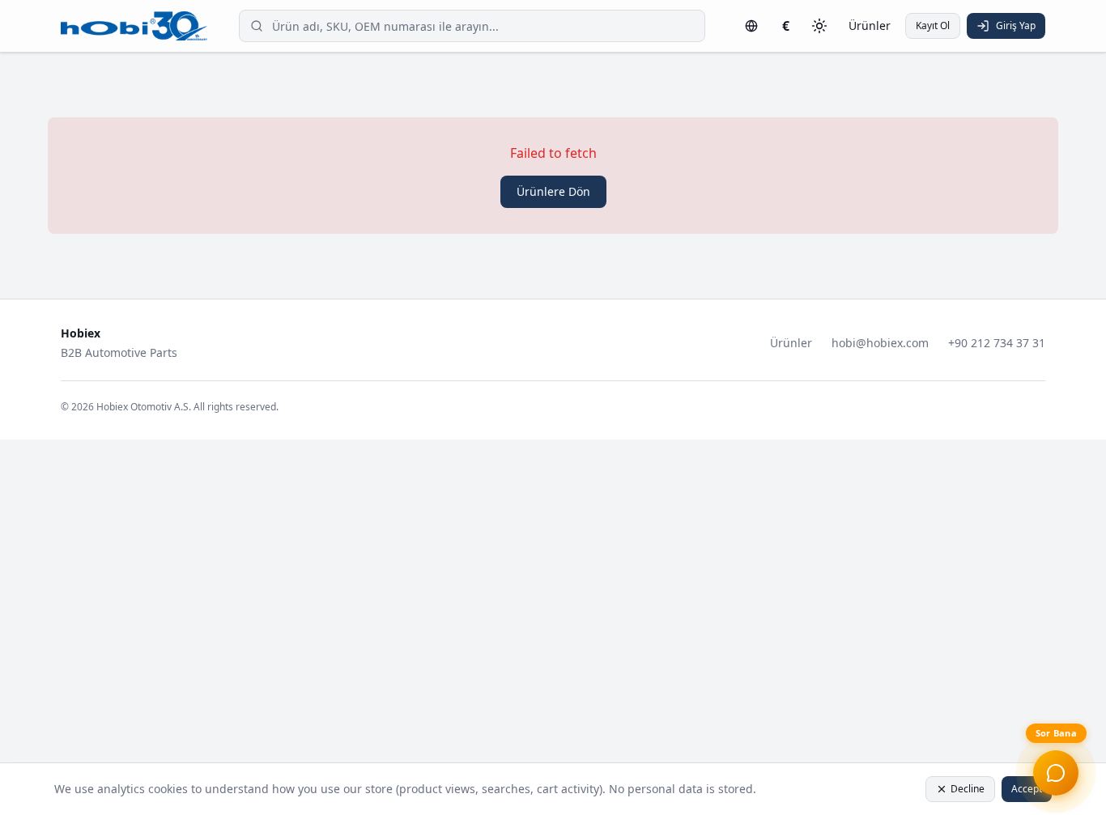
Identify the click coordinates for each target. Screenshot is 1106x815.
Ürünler (870, 25)
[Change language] (751, 25)
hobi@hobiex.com (880, 342)
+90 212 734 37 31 (996, 342)
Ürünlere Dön (553, 191)
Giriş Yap (1016, 25)
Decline (968, 789)
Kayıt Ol (933, 25)
